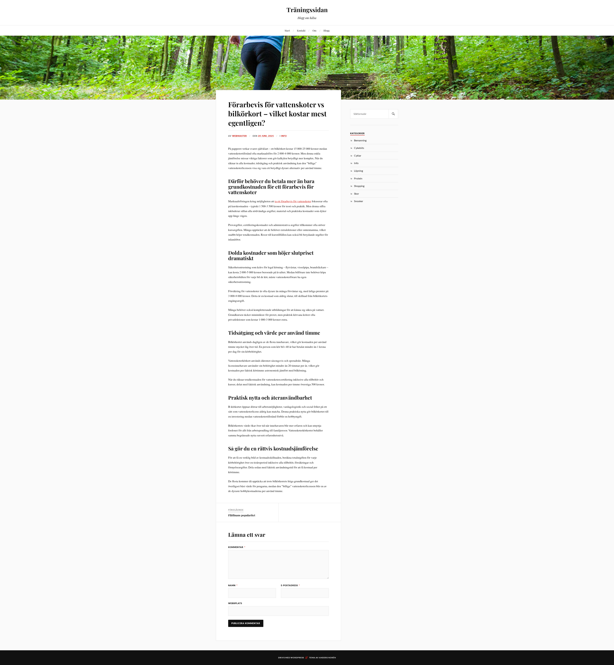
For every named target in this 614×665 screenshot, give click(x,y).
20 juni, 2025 (266, 136)
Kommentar (236, 547)
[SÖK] (393, 114)
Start (287, 30)
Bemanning (360, 140)
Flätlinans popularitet (241, 515)
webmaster (239, 136)
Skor (356, 193)
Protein (358, 178)
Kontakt (301, 30)
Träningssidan (307, 10)
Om (314, 30)
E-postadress (290, 585)
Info (284, 136)
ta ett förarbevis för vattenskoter (293, 201)
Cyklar (357, 155)
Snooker (358, 201)
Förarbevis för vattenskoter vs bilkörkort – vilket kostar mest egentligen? (277, 113)
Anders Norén (327, 657)
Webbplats (235, 603)
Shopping (359, 185)
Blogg (326, 30)
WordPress (297, 657)
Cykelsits (359, 147)
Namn (232, 585)
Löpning (358, 170)
